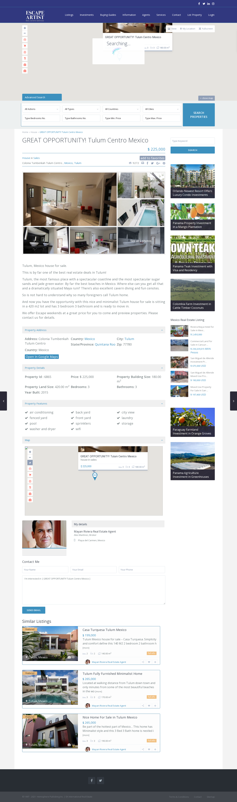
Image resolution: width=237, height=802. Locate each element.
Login (211, 14)
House (34, 132)
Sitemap (211, 796)
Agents (146, 14)
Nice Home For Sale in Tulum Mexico (110, 717)
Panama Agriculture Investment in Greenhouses (191, 475)
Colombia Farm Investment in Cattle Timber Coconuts (192, 306)
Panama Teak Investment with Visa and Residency (192, 268)
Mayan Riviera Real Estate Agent (44, 537)
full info (151, 653)
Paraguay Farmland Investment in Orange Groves (192, 431)
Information (129, 14)
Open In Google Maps (42, 357)
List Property (194, 14)
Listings (69, 14)
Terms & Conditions (179, 796)
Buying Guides (108, 14)
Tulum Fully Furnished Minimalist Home (112, 674)
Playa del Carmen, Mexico (91, 540)
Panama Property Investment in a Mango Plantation (192, 225)
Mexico (68, 163)
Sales (36, 158)
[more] (86, 647)
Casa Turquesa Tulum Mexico (104, 630)
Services (161, 14)
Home (25, 132)
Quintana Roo (105, 344)
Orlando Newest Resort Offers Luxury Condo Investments (192, 193)
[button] (96, 477)
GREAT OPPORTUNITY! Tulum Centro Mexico (133, 37)
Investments (87, 14)
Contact (176, 14)
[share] (146, 163)
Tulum (77, 163)
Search (192, 150)
